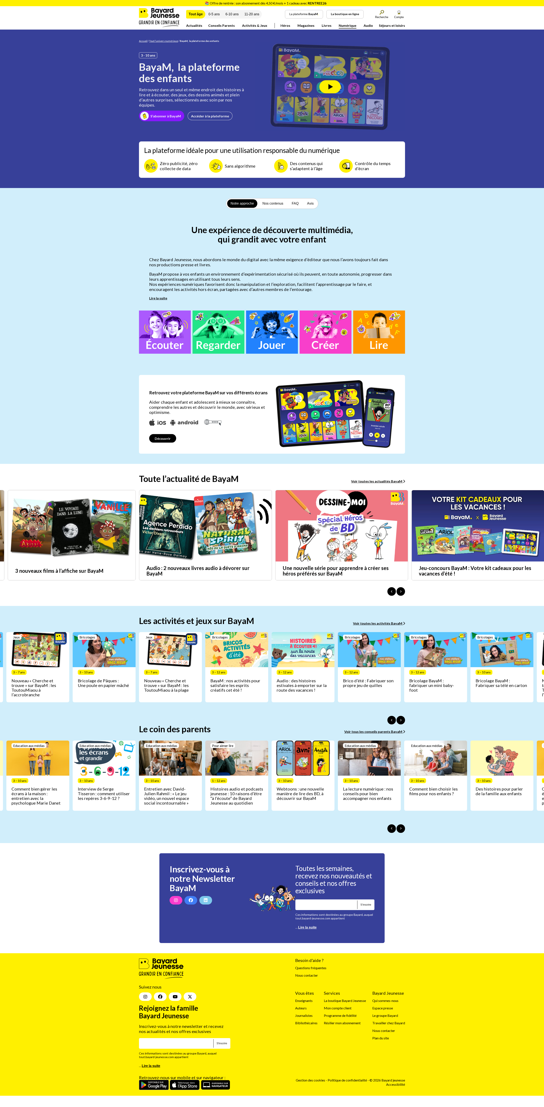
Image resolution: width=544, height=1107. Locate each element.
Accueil (143, 41)
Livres (327, 25)
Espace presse (382, 1008)
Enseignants (304, 1001)
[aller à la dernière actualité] (391, 591)
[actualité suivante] (401, 591)
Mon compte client (337, 1008)
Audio (368, 25)
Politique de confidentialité (348, 1080)
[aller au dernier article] (391, 720)
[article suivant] (401, 720)
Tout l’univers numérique (163, 41)
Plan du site (380, 1038)
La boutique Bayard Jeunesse (345, 1001)
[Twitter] (190, 996)
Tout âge (196, 14)
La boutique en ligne (345, 14)
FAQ (295, 203)
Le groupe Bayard (385, 1015)
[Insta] (145, 996)
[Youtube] (175, 996)
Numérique (347, 25)
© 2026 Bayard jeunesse (387, 1080)
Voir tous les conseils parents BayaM (373, 731)
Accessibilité (395, 1084)
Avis (310, 203)
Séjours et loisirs (392, 25)
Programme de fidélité (340, 1015)
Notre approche (242, 203)
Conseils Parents (221, 25)
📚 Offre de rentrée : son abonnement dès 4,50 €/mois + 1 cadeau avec (265, 3)
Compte (399, 17)
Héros (285, 25)
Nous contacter (306, 975)
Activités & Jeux (254, 25)
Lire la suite (158, 298)
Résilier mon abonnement (342, 1023)
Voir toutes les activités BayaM (378, 623)
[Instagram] (176, 900)
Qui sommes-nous (385, 1001)
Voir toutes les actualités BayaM (377, 481)
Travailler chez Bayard (388, 1023)
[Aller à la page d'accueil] (159, 26)
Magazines (306, 25)
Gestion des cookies (310, 1080)
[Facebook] (190, 900)
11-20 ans (251, 14)
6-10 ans (232, 14)
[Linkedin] (205, 900)
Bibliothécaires (306, 1023)
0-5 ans (214, 14)
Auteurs (301, 1008)
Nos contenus (272, 203)
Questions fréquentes (310, 968)
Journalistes (304, 1015)
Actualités (194, 25)
